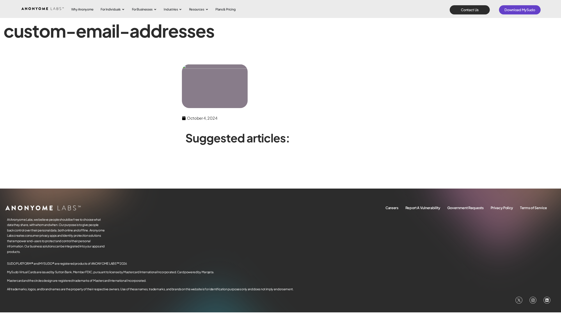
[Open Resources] (206, 9)
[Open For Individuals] (123, 9)
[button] (470, 9)
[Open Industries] (180, 9)
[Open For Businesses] (155, 9)
